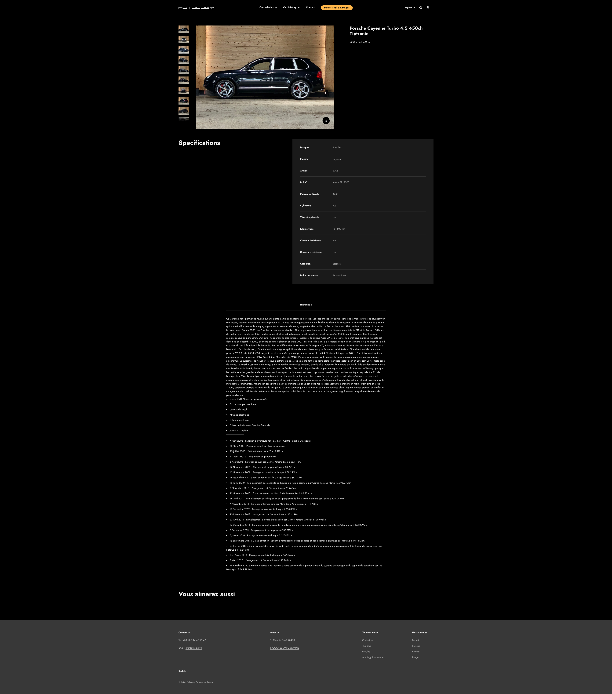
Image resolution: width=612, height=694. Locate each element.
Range (415, 657)
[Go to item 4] (183, 60)
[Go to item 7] (183, 91)
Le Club (366, 651)
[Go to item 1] (183, 29)
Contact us (367, 640)
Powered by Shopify (204, 681)
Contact (310, 7)
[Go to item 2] (183, 40)
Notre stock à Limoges (337, 7)
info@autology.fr (194, 648)
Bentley (415, 651)
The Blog (366, 646)
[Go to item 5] (183, 70)
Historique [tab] (306, 304)
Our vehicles (266, 7)
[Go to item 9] (183, 111)
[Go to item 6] (183, 80)
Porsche (416, 646)
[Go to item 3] (183, 50)
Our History (289, 7)
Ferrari (415, 640)
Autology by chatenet (373, 657)
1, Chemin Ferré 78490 (282, 640)
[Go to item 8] (183, 101)
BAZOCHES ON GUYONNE (284, 648)
